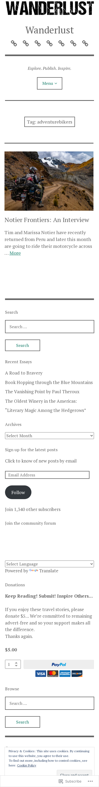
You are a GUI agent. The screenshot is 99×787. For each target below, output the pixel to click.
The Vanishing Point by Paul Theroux (42, 391)
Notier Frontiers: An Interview (46, 219)
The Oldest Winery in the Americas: (41, 401)
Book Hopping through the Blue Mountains (49, 382)
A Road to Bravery (24, 373)
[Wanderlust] (49, 8)
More (15, 253)
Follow (18, 492)
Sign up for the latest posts (31, 449)
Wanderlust (49, 30)
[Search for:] (49, 326)
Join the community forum (30, 523)
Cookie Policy (26, 765)
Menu (47, 83)
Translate (48, 571)
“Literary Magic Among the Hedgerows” (45, 410)
